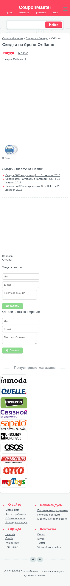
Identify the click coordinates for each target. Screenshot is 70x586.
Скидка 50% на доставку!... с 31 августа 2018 (32, 175)
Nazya (23, 53)
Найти (53, 24)
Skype (41, 538)
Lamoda (10, 534)
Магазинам (12, 509)
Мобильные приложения (52, 518)
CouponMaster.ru (12, 38)
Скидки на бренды (37, 38)
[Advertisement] (35, 99)
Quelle (9, 538)
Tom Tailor (11, 546)
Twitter (41, 542)
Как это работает (15, 514)
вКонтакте (40, 559)
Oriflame (6, 158)
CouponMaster (35, 7)
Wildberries (12, 542)
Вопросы (7, 255)
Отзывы (7, 259)
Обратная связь (15, 518)
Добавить (12, 305)
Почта (41, 534)
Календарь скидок (16, 522)
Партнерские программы (52, 510)
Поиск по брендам (48, 514)
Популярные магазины (35, 368)
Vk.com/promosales (49, 547)
